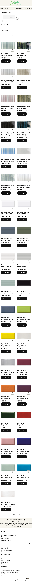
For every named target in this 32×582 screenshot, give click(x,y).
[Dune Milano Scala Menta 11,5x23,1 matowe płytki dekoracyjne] (8, 283)
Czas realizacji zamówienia (8, 535)
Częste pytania (5, 548)
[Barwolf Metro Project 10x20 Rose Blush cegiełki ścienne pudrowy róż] (8, 441)
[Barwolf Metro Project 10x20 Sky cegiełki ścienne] (8, 467)
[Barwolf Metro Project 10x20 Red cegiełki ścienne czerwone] (24, 415)
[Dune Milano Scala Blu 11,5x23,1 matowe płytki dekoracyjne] (8, 230)
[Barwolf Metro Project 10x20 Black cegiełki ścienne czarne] (24, 283)
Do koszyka (6, 61)
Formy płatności (5, 537)
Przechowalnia (5, 562)
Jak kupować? (5, 547)
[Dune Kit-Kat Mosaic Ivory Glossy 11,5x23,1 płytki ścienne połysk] (24, 72)
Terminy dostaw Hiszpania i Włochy (10, 570)
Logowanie (4, 559)
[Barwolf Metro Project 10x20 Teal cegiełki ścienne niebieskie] (24, 467)
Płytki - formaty (18, 8)
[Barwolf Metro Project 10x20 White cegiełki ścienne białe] (8, 494)
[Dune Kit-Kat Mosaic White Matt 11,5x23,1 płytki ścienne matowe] (24, 177)
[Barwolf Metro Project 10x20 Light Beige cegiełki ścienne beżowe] (24, 335)
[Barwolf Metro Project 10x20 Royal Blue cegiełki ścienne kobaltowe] (24, 441)
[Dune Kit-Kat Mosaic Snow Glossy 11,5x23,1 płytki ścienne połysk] (24, 151)
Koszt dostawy (5, 538)
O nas (2, 575)
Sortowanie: (4, 27)
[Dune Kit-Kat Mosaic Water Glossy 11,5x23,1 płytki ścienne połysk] (8, 177)
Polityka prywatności (6, 550)
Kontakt (3, 574)
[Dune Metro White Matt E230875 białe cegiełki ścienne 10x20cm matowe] (24, 204)
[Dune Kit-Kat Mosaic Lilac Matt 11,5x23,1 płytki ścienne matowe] (8, 98)
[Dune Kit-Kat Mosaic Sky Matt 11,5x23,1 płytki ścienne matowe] (8, 151)
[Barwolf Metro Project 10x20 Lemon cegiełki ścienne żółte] (8, 335)
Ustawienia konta (6, 563)
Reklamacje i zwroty (6, 540)
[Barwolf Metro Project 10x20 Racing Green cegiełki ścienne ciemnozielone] (8, 415)
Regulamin (4, 552)
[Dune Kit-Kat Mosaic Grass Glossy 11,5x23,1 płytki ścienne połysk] (24, 45)
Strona (13, 35)
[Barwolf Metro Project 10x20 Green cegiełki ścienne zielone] (24, 309)
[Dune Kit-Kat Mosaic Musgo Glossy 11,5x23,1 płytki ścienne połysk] (24, 98)
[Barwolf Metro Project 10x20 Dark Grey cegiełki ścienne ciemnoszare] (8, 309)
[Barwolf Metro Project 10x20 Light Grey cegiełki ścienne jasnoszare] (8, 362)
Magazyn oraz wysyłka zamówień (10, 572)
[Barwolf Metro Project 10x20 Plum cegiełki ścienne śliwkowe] (24, 388)
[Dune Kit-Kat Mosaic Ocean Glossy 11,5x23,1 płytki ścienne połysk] (24, 124)
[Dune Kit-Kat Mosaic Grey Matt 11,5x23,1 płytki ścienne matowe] (8, 72)
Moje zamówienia (6, 560)
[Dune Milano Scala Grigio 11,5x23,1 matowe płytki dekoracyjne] (24, 256)
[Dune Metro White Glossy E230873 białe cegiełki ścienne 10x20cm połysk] (8, 204)
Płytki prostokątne (28, 8)
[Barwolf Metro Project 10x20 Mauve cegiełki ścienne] (24, 362)
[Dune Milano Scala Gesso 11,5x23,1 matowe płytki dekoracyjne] (8, 256)
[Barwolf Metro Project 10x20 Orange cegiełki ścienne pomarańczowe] (8, 388)
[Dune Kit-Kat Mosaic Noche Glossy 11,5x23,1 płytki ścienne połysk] (8, 124)
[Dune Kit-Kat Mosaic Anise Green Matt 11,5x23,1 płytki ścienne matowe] (8, 45)
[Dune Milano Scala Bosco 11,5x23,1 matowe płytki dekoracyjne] (24, 230)
